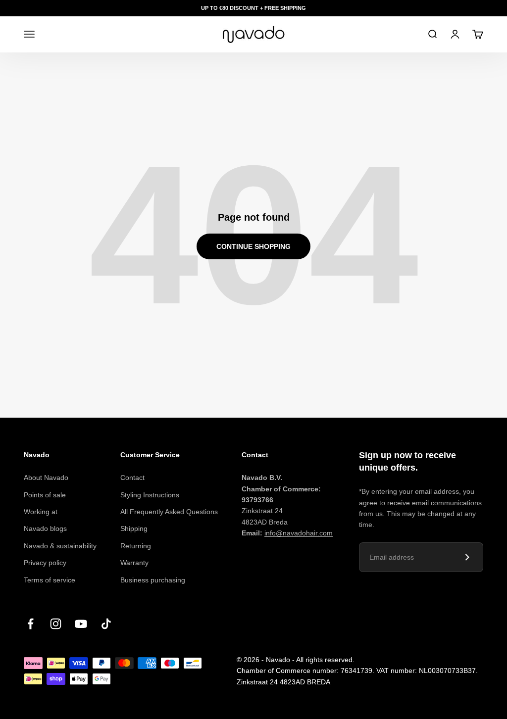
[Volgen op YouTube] (81, 623)
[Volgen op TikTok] (106, 623)
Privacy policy (45, 563)
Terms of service (49, 580)
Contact (132, 477)
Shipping (134, 528)
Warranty (134, 563)
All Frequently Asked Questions (169, 512)
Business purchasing (152, 580)
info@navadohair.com (298, 533)
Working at (40, 512)
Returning (135, 546)
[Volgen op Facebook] (30, 623)
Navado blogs (45, 528)
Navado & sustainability (60, 546)
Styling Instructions (149, 495)
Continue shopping (253, 246)
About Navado (46, 477)
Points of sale (45, 495)
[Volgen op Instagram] (55, 623)
